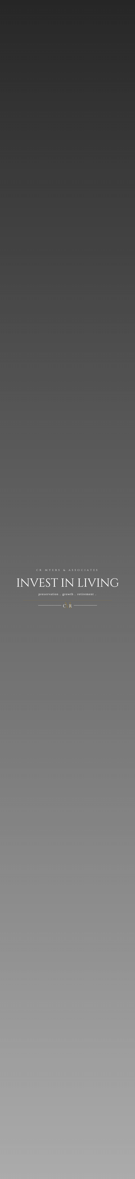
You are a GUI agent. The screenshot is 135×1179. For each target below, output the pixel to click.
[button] (130, 16)
